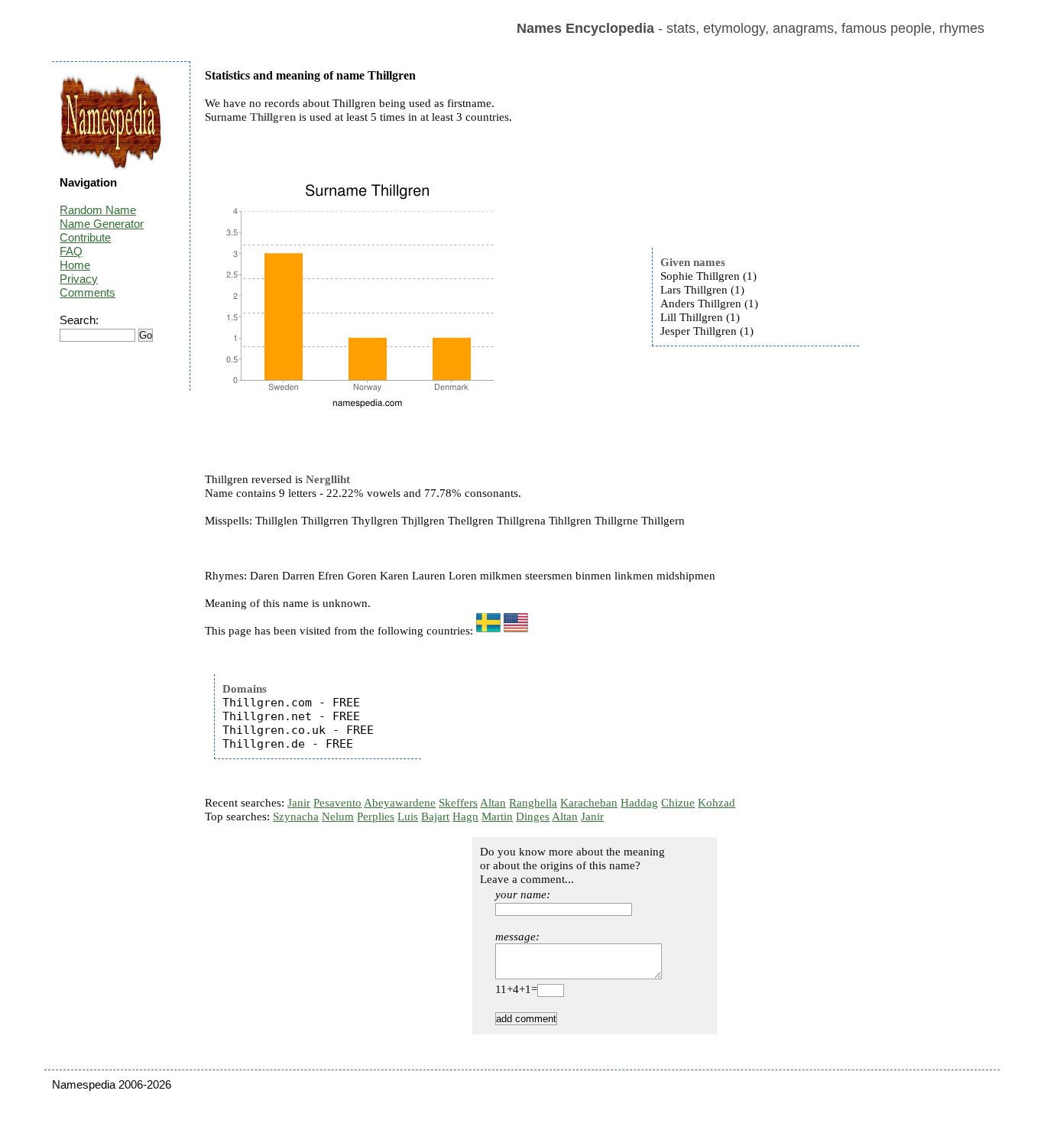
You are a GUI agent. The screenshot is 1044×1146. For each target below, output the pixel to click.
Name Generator (102, 223)
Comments (87, 292)
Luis (407, 816)
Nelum (338, 816)
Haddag (639, 803)
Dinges (533, 816)
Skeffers (458, 803)
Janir (298, 803)
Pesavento (337, 803)
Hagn (465, 816)
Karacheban (589, 803)
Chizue (678, 803)
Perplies (375, 816)
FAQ (71, 251)
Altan (493, 803)
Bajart (435, 816)
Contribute (85, 237)
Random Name (98, 209)
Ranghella (533, 803)
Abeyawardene (400, 803)
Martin (497, 816)
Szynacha (296, 816)
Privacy (79, 278)
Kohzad (716, 803)
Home (75, 264)
